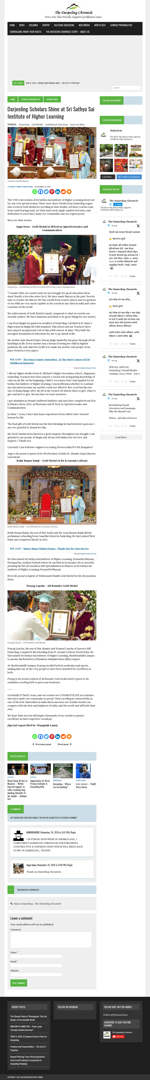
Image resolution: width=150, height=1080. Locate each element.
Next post (63, 744)
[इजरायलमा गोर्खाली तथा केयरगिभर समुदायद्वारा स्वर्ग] (106, 165)
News (21, 25)
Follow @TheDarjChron (115, 1014)
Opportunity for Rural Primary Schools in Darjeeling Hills (40, 784)
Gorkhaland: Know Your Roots (25, 31)
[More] (69, 191)
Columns (33, 25)
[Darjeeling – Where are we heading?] (63, 776)
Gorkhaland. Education (56, 124)
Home (12, 25)
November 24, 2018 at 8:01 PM (55, 832)
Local (10, 777)
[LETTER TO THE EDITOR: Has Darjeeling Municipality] (121, 150)
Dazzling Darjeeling (64, 25)
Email (13, 961)
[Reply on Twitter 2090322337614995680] (111, 276)
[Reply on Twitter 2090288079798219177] (111, 344)
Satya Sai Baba (77, 124)
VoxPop (46, 25)
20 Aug (114, 225)
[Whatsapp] (34, 191)
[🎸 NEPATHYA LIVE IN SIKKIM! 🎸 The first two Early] (121, 165)
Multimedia (84, 25)
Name (13, 952)
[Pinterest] (51, 191)
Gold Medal (37, 124)
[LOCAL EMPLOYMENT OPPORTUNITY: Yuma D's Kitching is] (136, 150)
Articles (57, 780)
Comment (15, 929)
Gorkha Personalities (121, 25)
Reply (73, 832)
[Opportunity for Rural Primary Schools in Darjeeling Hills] (40, 773)
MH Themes (39, 1077)
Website (14, 970)
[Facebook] (40, 191)
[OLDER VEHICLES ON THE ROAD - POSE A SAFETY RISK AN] (106, 150)
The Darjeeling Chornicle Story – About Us (68, 31)
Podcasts (81, 780)
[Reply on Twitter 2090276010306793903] (111, 382)
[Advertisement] (75, 58)
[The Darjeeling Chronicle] (75, 11)
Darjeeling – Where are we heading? (62, 785)
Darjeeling (24, 124)
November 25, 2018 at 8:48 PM (52, 865)
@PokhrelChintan (127, 418)
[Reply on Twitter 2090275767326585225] (111, 426)
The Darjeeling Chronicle (122, 221)
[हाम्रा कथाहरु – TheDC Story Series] (83, 776)
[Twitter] (46, 191)
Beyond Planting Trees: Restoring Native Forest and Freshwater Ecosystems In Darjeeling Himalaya (27, 1060)
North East (100, 25)
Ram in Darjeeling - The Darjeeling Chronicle (37, 903)
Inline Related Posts (88, 368)
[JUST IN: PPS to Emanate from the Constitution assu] (136, 165)
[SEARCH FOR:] (126, 87)
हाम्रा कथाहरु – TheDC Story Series (86, 785)
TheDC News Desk (24, 187)
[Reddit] (63, 191)
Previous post (43, 744)
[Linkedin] (57, 191)
